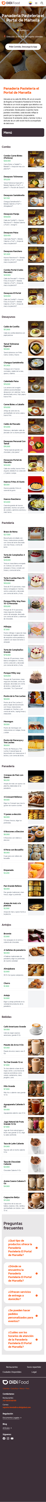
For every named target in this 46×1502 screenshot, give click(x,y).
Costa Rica (14, 1388)
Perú (27, 1388)
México (22, 1388)
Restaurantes (12, 1367)
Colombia (6, 1388)
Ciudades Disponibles (12, 1372)
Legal (34, 1372)
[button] (23, 47)
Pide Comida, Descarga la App (23, 47)
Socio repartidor (34, 1367)
